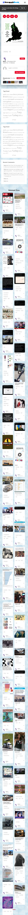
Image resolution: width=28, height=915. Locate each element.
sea (24, 109)
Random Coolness (21, 587)
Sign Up (23, 8)
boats (11, 94)
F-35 (4, 206)
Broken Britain (19, 308)
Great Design (8, 503)
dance (17, 755)
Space (7, 112)
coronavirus (18, 99)
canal (17, 227)
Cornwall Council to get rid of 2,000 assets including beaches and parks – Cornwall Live (14, 175)
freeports (6, 296)
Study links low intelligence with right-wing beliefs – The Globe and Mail (13, 170)
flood (20, 227)
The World (20, 214)
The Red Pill (8, 211)
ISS (16, 640)
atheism (5, 697)
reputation (6, 403)
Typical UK (18, 606)
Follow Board (20, 78)
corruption (7, 101)
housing (21, 260)
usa (16, 435)
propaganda (13, 107)
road (5, 375)
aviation (8, 94)
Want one (20, 903)
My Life (19, 782)
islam (5, 536)
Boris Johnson (18, 94)
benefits (5, 590)
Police (17, 105)
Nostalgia (7, 566)
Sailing (21, 110)
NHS (10, 105)
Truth (10, 116)
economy (18, 258)
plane (13, 105)
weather (5, 785)
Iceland (17, 661)
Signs (4, 112)
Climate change (19, 796)
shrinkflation (6, 230)
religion (10, 109)
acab (4, 94)
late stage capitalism (17, 103)
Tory (19, 112)
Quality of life (18, 288)
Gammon (18, 386)
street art (17, 412)
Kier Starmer (6, 104)
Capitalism (15, 97)
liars (4, 105)
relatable (5, 109)
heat (17, 798)
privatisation (6, 107)
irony (5, 911)
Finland (21, 755)
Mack (7, 210)
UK (10, 51)
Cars (6, 762)
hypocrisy (18, 433)
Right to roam (18, 208)
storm (10, 112)
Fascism (13, 101)
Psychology (19, 107)
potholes (5, 248)
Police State (21, 105)
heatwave (6, 783)
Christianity (19, 97)
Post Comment (20, 72)
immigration (18, 101)
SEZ (8, 298)
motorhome (6, 497)
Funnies (7, 614)
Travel (19, 669)
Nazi (16, 722)
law (23, 104)
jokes (5, 401)
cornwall (11, 99)
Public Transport (19, 494)
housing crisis (18, 262)
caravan (17, 896)
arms (5, 267)
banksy (17, 410)
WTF (7, 117)
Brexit (5, 96)
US (22, 115)
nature (6, 105)
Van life (5, 860)
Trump (5, 115)
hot (10, 783)
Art (6, 326)
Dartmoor (18, 206)
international (6, 399)
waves (4, 117)
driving (5, 371)
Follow (22, 58)
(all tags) (14, 119)
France (17, 260)
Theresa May (14, 112)
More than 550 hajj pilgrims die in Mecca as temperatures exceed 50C (13, 166)
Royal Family (16, 109)
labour (11, 104)
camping (6, 51)
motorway (6, 373)
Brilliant (10, 97)
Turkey (15, 115)
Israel (22, 101)
